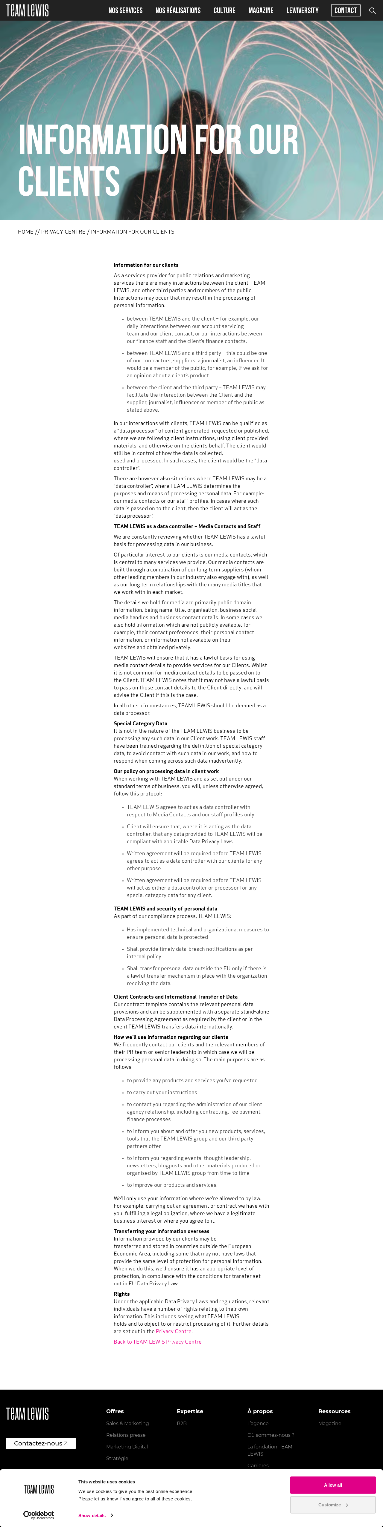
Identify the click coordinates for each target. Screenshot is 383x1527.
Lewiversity (303, 10)
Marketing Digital (127, 1447)
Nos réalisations (178, 10)
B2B (182, 1423)
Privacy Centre (174, 1332)
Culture (224, 10)
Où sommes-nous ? (270, 1435)
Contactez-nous (38, 1443)
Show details (92, 1515)
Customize (329, 1504)
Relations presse (126, 1435)
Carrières (258, 1465)
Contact (346, 10)
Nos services (125, 10)
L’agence (258, 1423)
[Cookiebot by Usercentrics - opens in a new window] (39, 1515)
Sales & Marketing (127, 1423)
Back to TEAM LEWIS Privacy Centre (158, 1342)
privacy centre (63, 232)
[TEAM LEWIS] (27, 10)
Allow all (333, 1485)
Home (26, 232)
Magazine (261, 10)
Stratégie (117, 1458)
